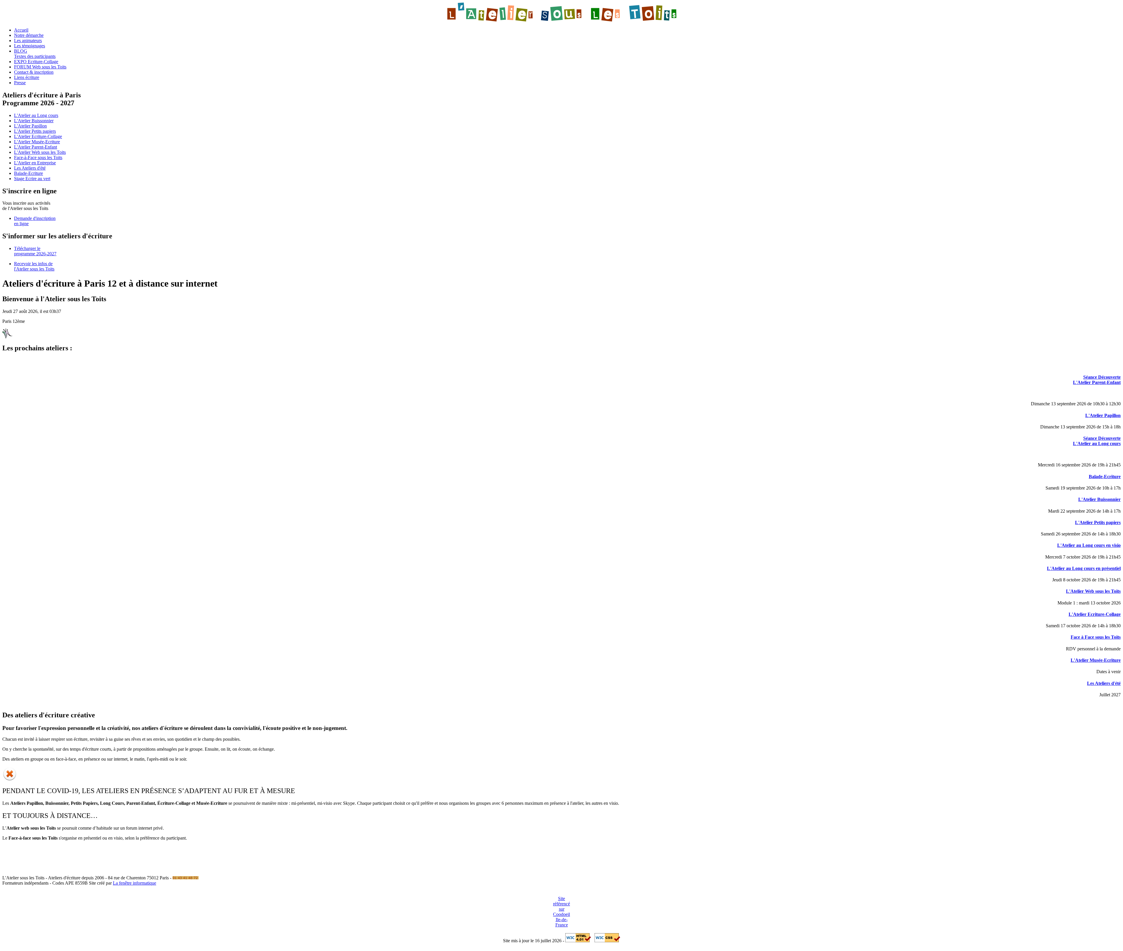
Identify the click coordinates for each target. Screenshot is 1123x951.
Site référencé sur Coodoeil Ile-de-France (561, 911)
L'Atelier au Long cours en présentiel (1084, 568)
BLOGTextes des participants (35, 54)
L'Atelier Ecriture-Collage (38, 136)
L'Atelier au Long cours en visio (1089, 545)
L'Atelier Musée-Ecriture (37, 141)
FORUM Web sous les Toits (40, 66)
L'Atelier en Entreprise (35, 162)
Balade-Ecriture (28, 173)
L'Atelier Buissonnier (34, 120)
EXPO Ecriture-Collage (36, 61)
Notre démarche (29, 35)
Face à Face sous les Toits (1096, 637)
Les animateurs (28, 40)
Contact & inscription (34, 72)
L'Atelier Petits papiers (35, 131)
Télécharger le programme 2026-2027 (35, 251)
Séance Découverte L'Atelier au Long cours (1097, 441)
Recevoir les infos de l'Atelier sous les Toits (34, 266)
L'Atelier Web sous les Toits (40, 152)
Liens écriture (26, 77)
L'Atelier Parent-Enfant (35, 146)
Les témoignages (29, 45)
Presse (20, 82)
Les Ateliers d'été (30, 168)
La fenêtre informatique (134, 883)
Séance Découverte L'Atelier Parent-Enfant (1097, 380)
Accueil (21, 29)
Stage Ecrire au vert (32, 178)
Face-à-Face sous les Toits (38, 157)
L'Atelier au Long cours (36, 115)
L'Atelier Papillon (30, 125)
